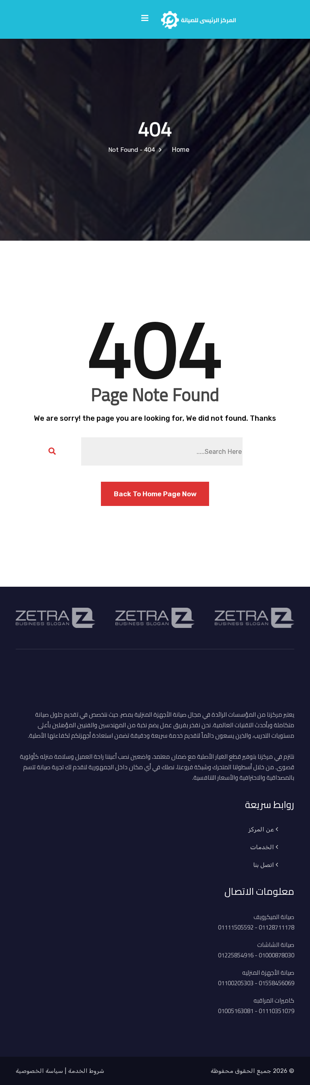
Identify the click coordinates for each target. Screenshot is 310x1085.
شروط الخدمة (86, 1071)
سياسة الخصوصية (39, 1071)
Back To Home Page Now (155, 494)
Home (179, 149)
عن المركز (261, 829)
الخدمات (262, 847)
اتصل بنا (263, 865)
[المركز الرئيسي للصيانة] (198, 18)
